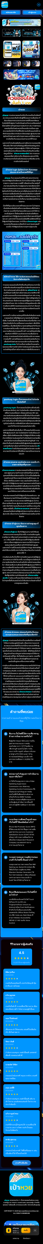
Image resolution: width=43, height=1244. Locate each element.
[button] (39, 4)
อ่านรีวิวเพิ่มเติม (21, 1163)
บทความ (16, 1238)
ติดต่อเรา (26, 1238)
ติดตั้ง (26, 1230)
